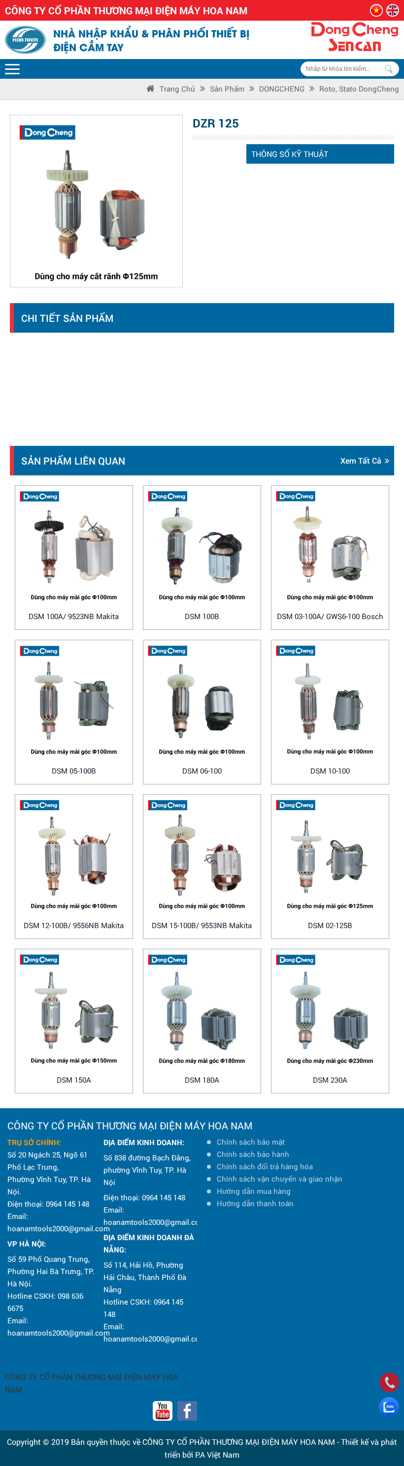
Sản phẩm (227, 89)
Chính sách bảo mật (251, 1142)
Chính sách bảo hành (253, 1154)
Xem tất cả (360, 460)
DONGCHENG (281, 89)
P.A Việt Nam (217, 1454)
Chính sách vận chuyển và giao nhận (279, 1179)
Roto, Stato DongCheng (359, 89)
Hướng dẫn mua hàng (254, 1191)
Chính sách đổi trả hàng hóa (265, 1166)
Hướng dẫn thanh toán (255, 1203)
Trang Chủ (177, 89)
